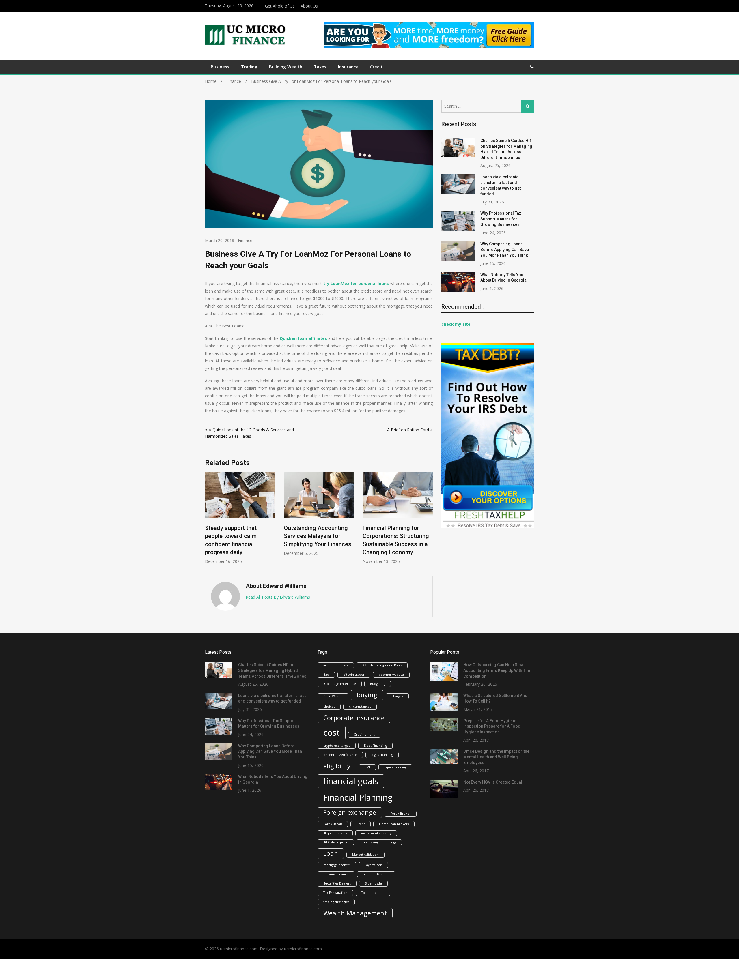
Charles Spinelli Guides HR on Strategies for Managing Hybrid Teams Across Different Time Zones (272, 670)
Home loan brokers (394, 824)
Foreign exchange (349, 812)
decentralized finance (340, 755)
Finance (245, 240)
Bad (326, 675)
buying (367, 695)
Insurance (348, 67)
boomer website (391, 675)
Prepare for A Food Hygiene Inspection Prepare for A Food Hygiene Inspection (491, 726)
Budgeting (377, 684)
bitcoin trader (354, 675)
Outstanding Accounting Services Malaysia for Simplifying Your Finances (317, 536)
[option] (240, 518)
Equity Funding (395, 767)
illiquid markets (335, 833)
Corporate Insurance (354, 717)
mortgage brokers (336, 865)
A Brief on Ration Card (408, 429)
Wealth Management (355, 913)
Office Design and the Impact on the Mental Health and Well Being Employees (496, 757)
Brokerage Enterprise (339, 684)
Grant (360, 824)
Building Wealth (285, 67)
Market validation (365, 855)
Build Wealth (333, 696)
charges (397, 696)
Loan (330, 853)
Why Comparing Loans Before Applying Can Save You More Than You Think (504, 249)
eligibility (336, 766)
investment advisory (376, 833)
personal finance (336, 874)
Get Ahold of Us (280, 6)
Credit (376, 67)
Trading (249, 67)
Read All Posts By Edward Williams (278, 597)
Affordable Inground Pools (382, 665)
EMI (367, 767)
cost (331, 732)
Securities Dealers (337, 883)
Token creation (373, 893)
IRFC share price (335, 842)
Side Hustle (373, 883)
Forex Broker (400, 814)
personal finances (376, 874)
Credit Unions (364, 735)
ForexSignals (332, 824)
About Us (309, 6)
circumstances (360, 707)
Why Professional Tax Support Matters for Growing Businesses (500, 219)
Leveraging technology (379, 842)
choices (329, 707)
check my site (456, 324)
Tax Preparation (335, 893)
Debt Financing (375, 745)
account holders (335, 665)
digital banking (382, 755)
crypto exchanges (336, 745)
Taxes (320, 67)
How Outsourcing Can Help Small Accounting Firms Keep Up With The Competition (496, 670)
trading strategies (336, 902)
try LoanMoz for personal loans (356, 283)
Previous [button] (208, 521)
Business (220, 67)
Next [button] (429, 521)
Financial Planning (358, 797)
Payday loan (373, 865)
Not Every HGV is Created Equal (492, 782)
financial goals (350, 781)
